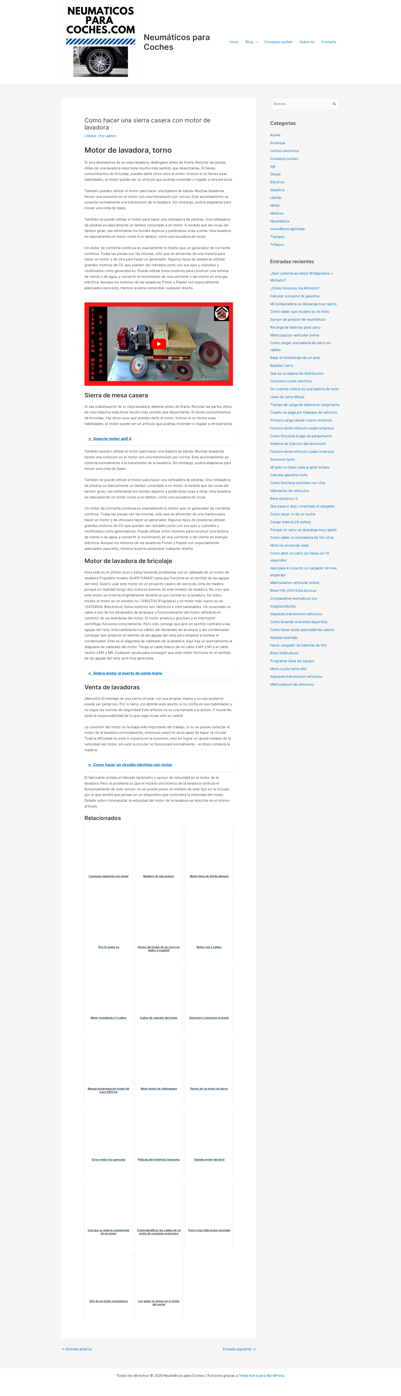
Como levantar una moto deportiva (298, 622)
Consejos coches (278, 42)
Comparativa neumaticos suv (293, 598)
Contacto (328, 42)
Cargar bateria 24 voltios (290, 522)
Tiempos (277, 236)
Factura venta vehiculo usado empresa (301, 428)
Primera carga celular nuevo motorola (301, 420)
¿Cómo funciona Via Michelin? (295, 288)
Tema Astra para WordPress (262, 1375)
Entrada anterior (77, 1349)
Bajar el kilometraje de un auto (295, 357)
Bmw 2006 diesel (284, 653)
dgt (272, 166)
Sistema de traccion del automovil (298, 443)
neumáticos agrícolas (287, 229)
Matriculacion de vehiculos (292, 684)
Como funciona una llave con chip (297, 483)
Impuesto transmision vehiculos (296, 614)
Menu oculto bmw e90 (288, 669)
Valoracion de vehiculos (289, 490)
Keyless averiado (284, 637)
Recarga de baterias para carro (295, 327)
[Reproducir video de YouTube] (158, 344)
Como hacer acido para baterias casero (302, 629)
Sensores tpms (282, 459)
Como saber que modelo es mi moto (300, 311)
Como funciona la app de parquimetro (301, 436)
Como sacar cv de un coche (292, 514)
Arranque (277, 143)
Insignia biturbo (283, 606)
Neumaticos (280, 221)
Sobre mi (307, 42)
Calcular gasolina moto (288, 475)
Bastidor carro (281, 365)
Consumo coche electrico (291, 381)
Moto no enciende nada (289, 545)
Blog (249, 42)
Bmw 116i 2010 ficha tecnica (293, 590)
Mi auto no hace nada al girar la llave (300, 467)
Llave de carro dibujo (287, 397)
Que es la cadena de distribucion (297, 373)
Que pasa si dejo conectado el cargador (302, 506)
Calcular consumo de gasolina (294, 296)
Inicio (234, 42)
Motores (277, 213)
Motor (91, 136)
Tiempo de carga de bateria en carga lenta (304, 404)
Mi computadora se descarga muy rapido (303, 304)
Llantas (276, 197)
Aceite (275, 135)
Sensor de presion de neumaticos (298, 319)
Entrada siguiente (239, 1349)
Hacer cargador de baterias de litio (298, 645)
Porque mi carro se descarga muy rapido (303, 530)
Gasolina (277, 190)
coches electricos (284, 151)
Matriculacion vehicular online (294, 335)
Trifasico (277, 244)
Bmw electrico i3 (284, 498)
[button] (255, 42)
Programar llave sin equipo (292, 661)
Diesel (275, 174)
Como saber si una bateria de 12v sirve (302, 537)
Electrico (277, 182)
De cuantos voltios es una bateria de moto (304, 389)
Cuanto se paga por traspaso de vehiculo (303, 412)
